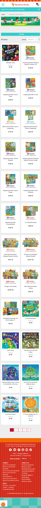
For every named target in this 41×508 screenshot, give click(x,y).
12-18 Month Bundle (30, 222)
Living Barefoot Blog (8, 489)
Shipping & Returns (22, 453)
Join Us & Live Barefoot (9, 465)
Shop (3, 14)
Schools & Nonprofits (28, 465)
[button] (20, 459)
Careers (5, 487)
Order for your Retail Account (11, 480)
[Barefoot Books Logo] (20, 4)
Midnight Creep (10, 62)
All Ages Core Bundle (10, 286)
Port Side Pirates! (10, 414)
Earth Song (10, 350)
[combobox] (20, 9)
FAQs (14, 453)
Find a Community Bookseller (11, 471)
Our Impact (12, 485)
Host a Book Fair (7, 476)
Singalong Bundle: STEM (30, 94)
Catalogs (11, 487)
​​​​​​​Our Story (5, 485)
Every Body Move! (30, 318)
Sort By (24, 39)
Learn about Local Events (10, 478)
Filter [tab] (21, 34)
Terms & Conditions (15, 455)
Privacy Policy (27, 455)
